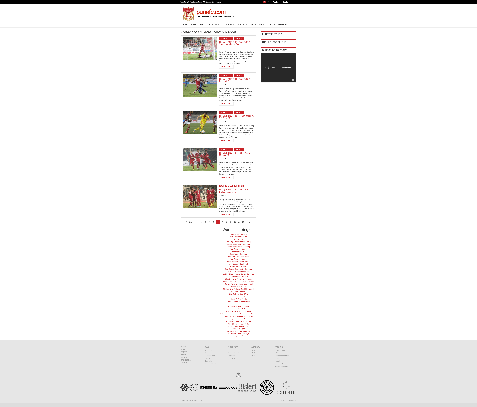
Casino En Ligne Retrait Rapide (276, 11)
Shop (183, 355)
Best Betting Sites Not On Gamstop (238, 269)
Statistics (231, 358)
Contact (185, 363)
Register (276, 2)
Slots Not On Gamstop (238, 254)
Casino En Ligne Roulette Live (238, 301)
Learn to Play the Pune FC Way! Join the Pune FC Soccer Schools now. (188, 2)
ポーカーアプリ (238, 336)
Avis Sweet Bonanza (239, 291)
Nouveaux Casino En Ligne (238, 326)
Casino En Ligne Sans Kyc (238, 334)
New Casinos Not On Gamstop (238, 262)
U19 (253, 350)
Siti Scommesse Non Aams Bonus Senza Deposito (238, 314)
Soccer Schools (210, 364)
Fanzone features (282, 356)
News (193, 24)
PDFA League (280, 350)
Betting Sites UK (238, 252)
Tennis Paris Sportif (238, 286)
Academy (228, 24)
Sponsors (282, 24)
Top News (239, 38)
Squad (230, 350)
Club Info (208, 350)
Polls (277, 358)
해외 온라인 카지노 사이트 (238, 324)
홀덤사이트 (268, 15)
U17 (253, 353)
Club (201, 24)
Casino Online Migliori (238, 309)
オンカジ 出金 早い (238, 296)
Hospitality (208, 361)
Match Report (226, 38)
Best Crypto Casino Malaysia (238, 331)
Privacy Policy (292, 400)
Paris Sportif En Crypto (238, 234)
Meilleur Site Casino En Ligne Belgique (238, 281)
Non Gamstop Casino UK (238, 264)
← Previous (188, 222)
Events (207, 358)
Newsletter (279, 361)
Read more (225, 67)
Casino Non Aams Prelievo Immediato (238, 316)
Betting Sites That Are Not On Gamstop (238, 274)
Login (285, 2)
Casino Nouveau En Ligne (238, 306)
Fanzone (241, 24)
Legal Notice (282, 400)
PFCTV (253, 24)
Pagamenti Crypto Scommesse (238, 311)
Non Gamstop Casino (238, 237)
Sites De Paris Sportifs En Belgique (238, 279)
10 (235, 222)
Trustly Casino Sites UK (238, 267)
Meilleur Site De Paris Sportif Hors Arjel (238, 289)
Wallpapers (279, 353)
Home (185, 24)
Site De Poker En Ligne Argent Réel (239, 284)
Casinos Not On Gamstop (238, 271)
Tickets (271, 24)
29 (243, 222)
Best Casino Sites (238, 239)
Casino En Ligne (238, 329)
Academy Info (209, 356)
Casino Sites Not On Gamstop (238, 244)
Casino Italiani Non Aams (286, 15)
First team (214, 24)
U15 (253, 356)
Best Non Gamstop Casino (238, 257)
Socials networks (281, 367)
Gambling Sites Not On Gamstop (238, 242)
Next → (251, 222)
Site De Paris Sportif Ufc (238, 294)
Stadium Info (209, 353)
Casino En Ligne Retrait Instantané (278, 6)
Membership (280, 364)
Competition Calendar (236, 353)
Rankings (231, 356)
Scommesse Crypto (238, 304)
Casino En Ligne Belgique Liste (238, 321)
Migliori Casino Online (238, 319)
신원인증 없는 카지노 (238, 299)
